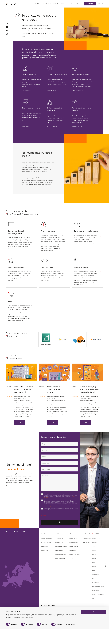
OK (93, 612)
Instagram (7, 34)
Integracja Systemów (87, 538)
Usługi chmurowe (86, 542)
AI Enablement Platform (59, 542)
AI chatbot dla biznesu (73, 542)
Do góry (106, 564)
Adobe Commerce (95, 538)
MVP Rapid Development (60, 538)
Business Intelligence (73, 546)
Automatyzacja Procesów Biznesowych (60, 560)
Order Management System (60, 554)
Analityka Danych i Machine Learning (74, 556)
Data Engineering (72, 550)
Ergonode (94, 578)
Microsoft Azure (95, 590)
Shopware (94, 550)
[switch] (23, 624)
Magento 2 (94, 542)
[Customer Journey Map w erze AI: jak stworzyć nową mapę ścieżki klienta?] (87, 374)
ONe (93, 598)
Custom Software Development (61, 546)
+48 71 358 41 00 (51, 605)
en (99, 4)
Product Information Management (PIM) (59, 551)
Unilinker (94, 554)
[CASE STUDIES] (62, 339)
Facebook (7, 23)
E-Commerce (9, 396)
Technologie (96, 533)
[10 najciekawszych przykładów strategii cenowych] (54, 374)
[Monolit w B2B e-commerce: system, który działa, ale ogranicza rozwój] (21, 374)
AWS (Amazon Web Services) (98, 586)
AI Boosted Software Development (73, 539)
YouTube (7, 27)
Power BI (94, 562)
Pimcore (94, 566)
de (102, 4)
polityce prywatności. (53, 506)
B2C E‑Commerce (44, 550)
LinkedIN (7, 30)
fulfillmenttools (95, 582)
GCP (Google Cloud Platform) (98, 594)
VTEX (93, 546)
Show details (71, 624)
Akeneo (93, 570)
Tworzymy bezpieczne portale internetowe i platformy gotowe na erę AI (47, 539)
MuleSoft (94, 558)
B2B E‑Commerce (44, 546)
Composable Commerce (46, 542)
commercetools (95, 574)
